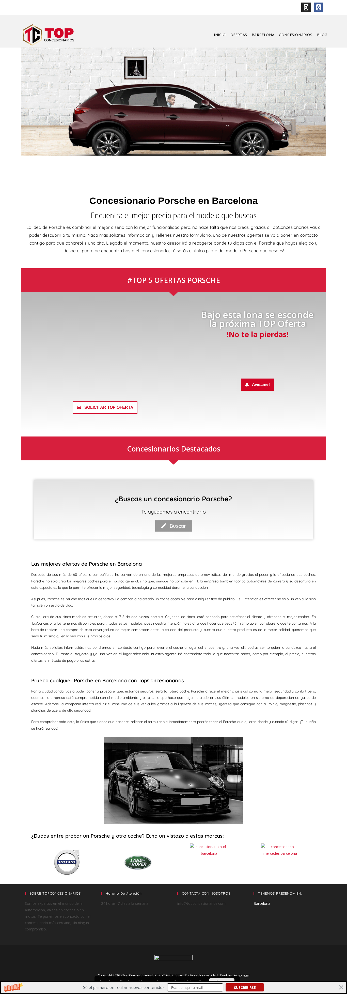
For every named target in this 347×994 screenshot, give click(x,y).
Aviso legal (241, 975)
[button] (173, 987)
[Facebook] (318, 7)
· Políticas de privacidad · (201, 975)
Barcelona (262, 903)
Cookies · (227, 975)
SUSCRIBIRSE (245, 987)
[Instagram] (306, 7)
